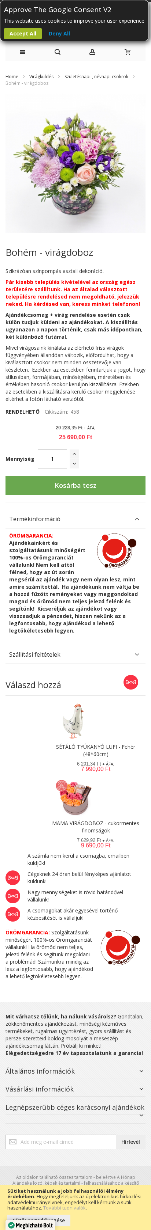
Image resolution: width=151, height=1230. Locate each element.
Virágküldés (41, 76)
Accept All (23, 33)
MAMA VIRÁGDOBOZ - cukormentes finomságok (95, 827)
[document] (75, 1207)
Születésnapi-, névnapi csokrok (96, 76)
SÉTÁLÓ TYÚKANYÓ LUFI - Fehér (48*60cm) (95, 750)
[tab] (75, 519)
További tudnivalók (64, 1207)
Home (11, 76)
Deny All (59, 33)
